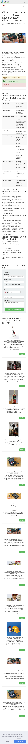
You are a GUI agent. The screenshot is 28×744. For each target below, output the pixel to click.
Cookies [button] (19, 738)
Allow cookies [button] (20, 741)
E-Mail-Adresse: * (8, 279)
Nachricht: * (7, 300)
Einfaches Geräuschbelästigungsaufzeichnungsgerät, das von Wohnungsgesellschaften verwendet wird (14, 505)
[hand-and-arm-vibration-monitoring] (14, 661)
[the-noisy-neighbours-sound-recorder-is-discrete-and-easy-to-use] (14, 462)
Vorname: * (7, 274)
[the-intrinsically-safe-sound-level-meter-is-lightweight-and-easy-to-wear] (14, 629)
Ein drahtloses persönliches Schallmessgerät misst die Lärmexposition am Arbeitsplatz (14, 572)
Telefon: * (7, 290)
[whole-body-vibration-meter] (14, 531)
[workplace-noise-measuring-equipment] (14, 429)
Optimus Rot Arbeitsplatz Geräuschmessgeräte (14, 437)
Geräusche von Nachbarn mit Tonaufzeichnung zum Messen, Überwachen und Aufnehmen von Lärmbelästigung (14, 471)
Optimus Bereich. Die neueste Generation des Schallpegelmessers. (14, 405)
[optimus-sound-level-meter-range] (14, 397)
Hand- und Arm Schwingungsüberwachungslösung (14, 669)
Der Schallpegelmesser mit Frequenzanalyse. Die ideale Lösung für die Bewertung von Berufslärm (14, 341)
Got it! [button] (7, 741)
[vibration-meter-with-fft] (14, 38)
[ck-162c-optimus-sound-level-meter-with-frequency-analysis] (14, 332)
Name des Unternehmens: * (11, 295)
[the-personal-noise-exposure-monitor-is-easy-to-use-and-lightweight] (14, 597)
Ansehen (22, 354)
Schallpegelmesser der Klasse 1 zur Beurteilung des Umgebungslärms (14, 374)
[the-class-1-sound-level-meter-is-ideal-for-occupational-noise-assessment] (14, 365)
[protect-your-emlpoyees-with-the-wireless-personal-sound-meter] (14, 563)
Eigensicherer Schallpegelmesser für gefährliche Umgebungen (14, 638)
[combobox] (6, 292)
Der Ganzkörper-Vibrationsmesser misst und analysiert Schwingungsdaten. (14, 540)
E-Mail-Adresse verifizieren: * (12, 284)
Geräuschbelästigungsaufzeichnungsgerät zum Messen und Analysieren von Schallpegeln (14, 703)
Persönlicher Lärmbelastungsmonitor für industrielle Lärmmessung (14, 606)
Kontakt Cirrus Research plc (14, 309)
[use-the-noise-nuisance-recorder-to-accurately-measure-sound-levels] (14, 694)
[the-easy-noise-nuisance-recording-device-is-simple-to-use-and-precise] (14, 496)
